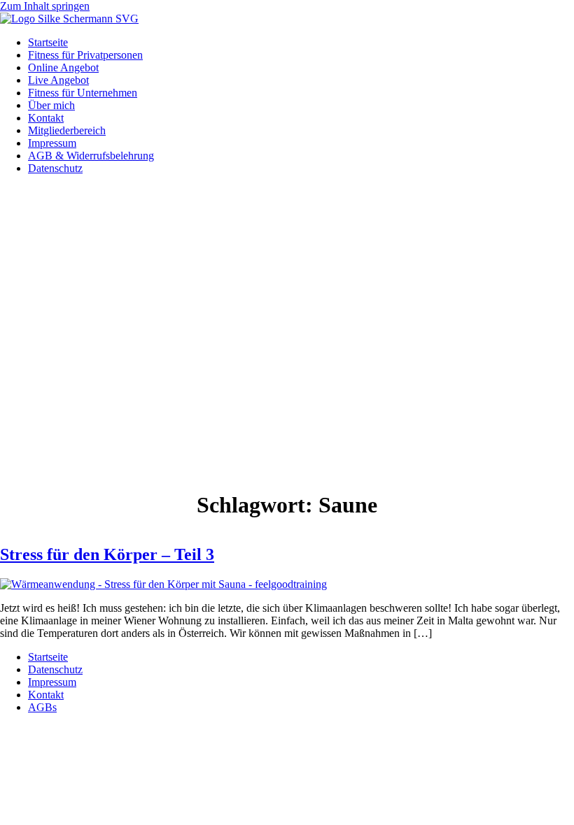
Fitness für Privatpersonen (85, 55)
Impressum (52, 143)
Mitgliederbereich (67, 130)
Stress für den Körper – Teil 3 (107, 554)
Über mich (51, 105)
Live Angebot (58, 80)
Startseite (48, 42)
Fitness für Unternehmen (82, 93)
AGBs (42, 707)
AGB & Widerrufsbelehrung (91, 156)
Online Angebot (63, 67)
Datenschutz (55, 168)
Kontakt (46, 118)
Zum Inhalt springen (45, 6)
